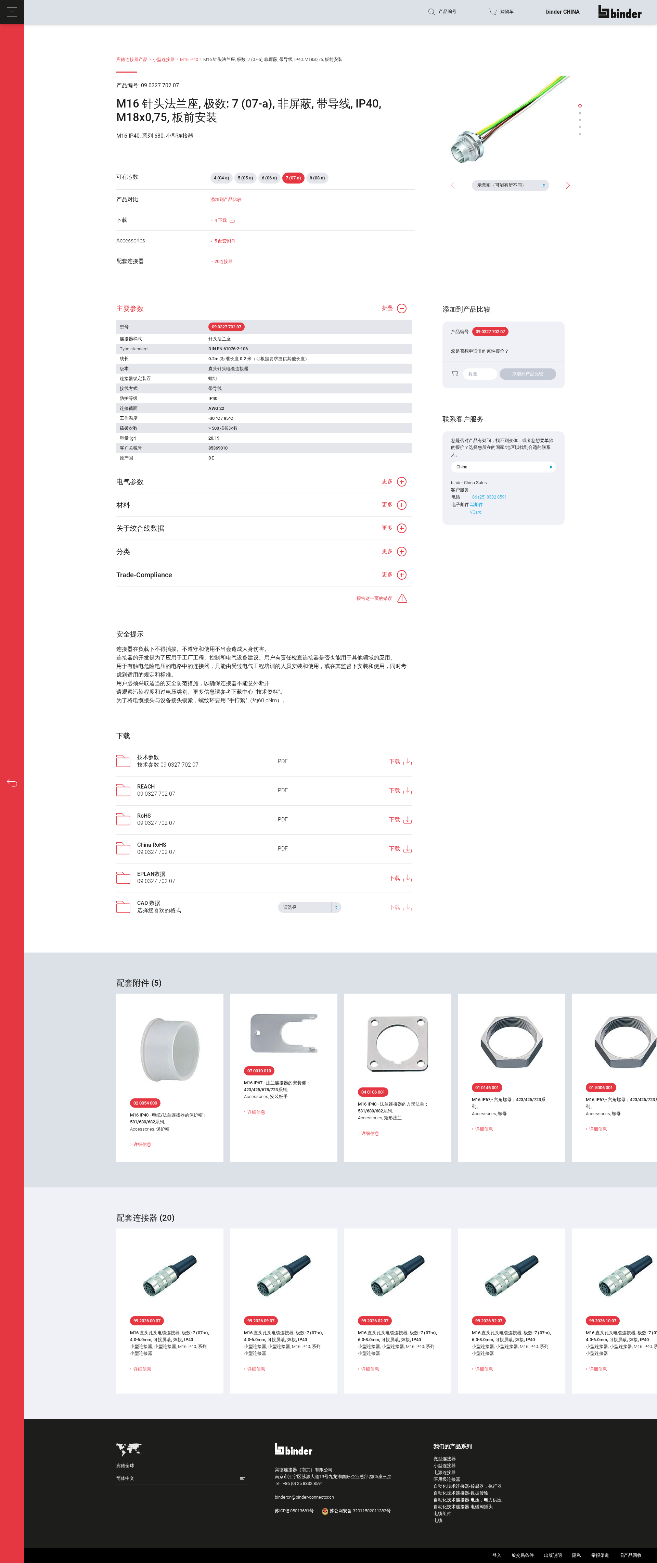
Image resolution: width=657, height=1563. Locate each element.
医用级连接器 (447, 1479)
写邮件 (476, 504)
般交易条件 (523, 1555)
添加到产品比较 (226, 199)
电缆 (438, 1520)
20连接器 (224, 261)
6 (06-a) (269, 177)
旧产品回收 (630, 1555)
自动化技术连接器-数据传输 (461, 1493)
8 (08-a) (317, 177)
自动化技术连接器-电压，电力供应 (468, 1499)
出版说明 (553, 1555)
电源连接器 (445, 1472)
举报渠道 (600, 1555)
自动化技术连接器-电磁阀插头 (463, 1506)
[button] (12, 12)
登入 (496, 1555)
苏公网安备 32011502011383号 (359, 1510)
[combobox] (510, 185)
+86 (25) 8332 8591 (488, 497)
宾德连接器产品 (131, 59)
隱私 (576, 1555)
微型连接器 (445, 1458)
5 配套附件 (225, 240)
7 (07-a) (293, 177)
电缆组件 (442, 1513)
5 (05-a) (245, 177)
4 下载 (221, 220)
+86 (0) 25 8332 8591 (303, 1483)
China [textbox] (461, 466)
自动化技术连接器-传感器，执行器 (468, 1486)
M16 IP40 (189, 59)
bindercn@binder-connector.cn (304, 1497)
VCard (475, 512)
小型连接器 (164, 59)
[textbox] (507, 185)
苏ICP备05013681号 (294, 1510)
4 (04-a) (221, 177)
